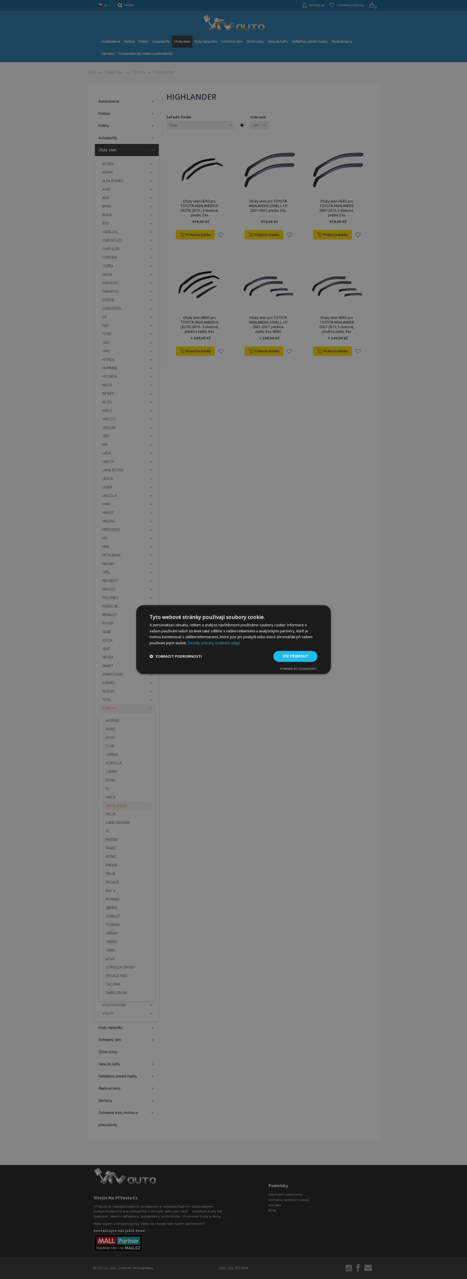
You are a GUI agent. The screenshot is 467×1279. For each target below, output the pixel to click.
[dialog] (233, 639)
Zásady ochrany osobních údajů (214, 643)
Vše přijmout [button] (295, 656)
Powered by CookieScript (298, 668)
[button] (176, 656)
